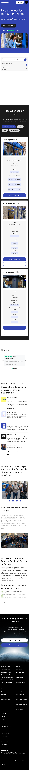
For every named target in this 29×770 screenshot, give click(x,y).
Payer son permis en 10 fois (7, 679)
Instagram (11, 760)
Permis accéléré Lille (20, 696)
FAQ (2, 721)
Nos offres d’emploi (5, 699)
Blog (2, 691)
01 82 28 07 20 (13, 451)
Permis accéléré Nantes (21, 707)
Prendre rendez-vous (14, 195)
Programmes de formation (6, 739)
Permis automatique (20, 672)
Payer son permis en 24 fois (7, 684)
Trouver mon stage (14, 645)
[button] (26, 2)
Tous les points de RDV (7, 63)
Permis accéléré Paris (20, 691)
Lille (5, 130)
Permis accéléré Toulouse (21, 702)
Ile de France (14, 130)
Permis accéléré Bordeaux (21, 704)
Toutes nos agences (9, 126)
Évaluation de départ (20, 682)
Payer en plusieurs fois (6, 674)
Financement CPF (12, 408)
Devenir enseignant (5, 702)
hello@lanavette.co (14, 454)
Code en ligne (19, 679)
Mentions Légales (5, 733)
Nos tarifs (14, 264)
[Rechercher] (25, 59)
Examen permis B (19, 677)
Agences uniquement (6, 65)
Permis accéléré (19, 669)
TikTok (22, 760)
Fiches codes (4, 724)
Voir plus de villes (19, 709)
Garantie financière (5, 744)
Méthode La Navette (5, 696)
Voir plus (3, 603)
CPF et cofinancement (6, 672)
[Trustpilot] (10, 30)
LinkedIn (3, 764)
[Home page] (5, 2)
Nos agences (11, 420)
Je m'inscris (20, 2)
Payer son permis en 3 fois (7, 677)
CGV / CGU (3, 730)
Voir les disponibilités (9, 25)
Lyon (20, 126)
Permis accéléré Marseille (21, 699)
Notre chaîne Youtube (6, 726)
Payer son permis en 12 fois (7, 682)
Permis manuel (19, 674)
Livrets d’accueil (4, 736)
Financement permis (5, 669)
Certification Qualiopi (5, 741)
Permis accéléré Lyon (20, 694)
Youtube (17, 760)
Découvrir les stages (14, 640)
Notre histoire (4, 694)
